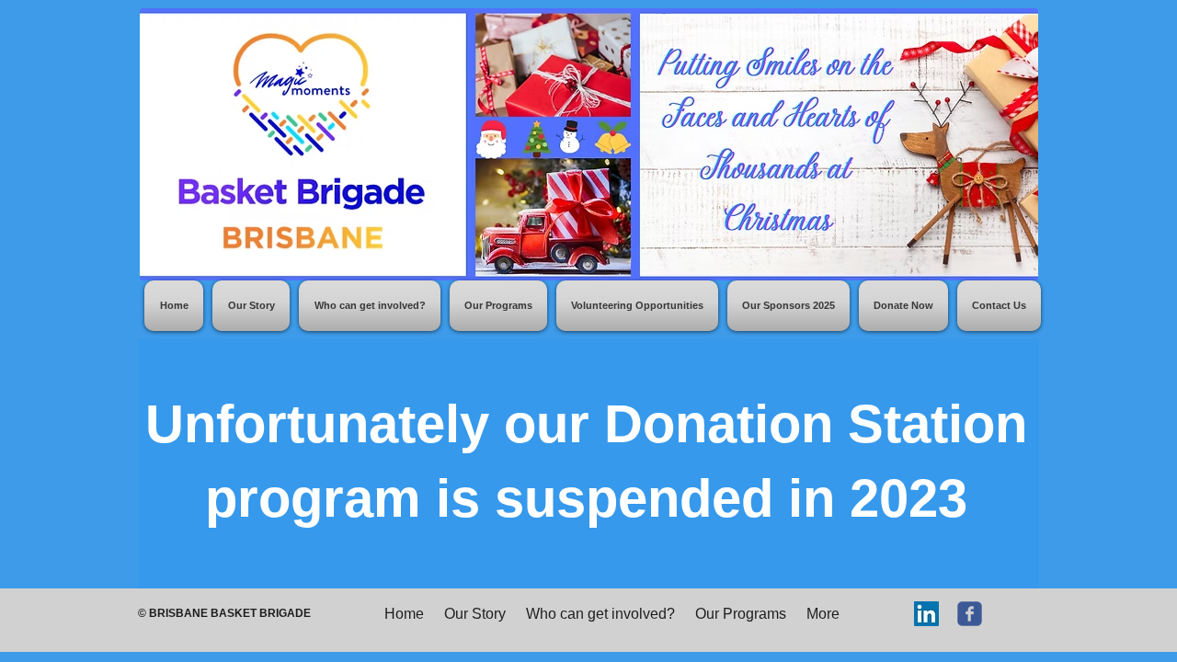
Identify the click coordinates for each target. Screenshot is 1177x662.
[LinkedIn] (926, 613)
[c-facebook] (969, 613)
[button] (498, 305)
